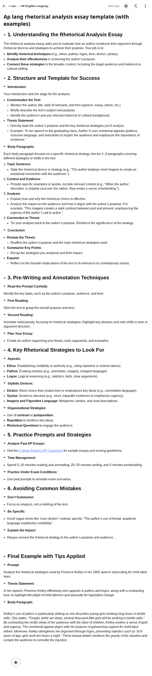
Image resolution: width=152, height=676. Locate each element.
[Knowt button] (126, 6)
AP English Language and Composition (47, 6)
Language (17, 6)
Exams (7, 6)
